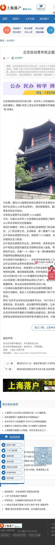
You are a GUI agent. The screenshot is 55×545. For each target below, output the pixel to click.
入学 (51, 30)
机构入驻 (33, 535)
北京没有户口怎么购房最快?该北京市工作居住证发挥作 (27, 461)
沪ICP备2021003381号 (27, 531)
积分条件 (17, 32)
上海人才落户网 (17, 350)
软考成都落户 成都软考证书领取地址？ (22, 417)
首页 (5, 19)
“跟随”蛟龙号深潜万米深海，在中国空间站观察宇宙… (27, 509)
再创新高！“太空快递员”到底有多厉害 (22, 492)
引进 (7, 30)
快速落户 (17, 28)
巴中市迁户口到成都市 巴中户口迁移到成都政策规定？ (27, 421)
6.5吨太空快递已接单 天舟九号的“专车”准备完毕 (27, 505)
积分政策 (28, 28)
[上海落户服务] (17, 5)
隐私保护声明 (19, 535)
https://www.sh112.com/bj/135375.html (30, 353)
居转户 (16, 19)
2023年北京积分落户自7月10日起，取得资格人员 (27, 470)
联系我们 (5, 535)
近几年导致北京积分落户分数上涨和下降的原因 (26, 457)
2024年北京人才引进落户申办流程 (20, 452)
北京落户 (11, 41)
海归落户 (44, 19)
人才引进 (29, 19)
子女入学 (28, 32)
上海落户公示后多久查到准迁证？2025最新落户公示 (27, 413)
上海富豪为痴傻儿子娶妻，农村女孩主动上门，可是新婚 (27, 430)
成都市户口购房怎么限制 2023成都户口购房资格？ (27, 426)
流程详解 (39, 32)
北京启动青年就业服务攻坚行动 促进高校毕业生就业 (27, 465)
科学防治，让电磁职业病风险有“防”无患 (23, 500)
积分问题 (39, 28)
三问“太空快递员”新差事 (16, 496)
